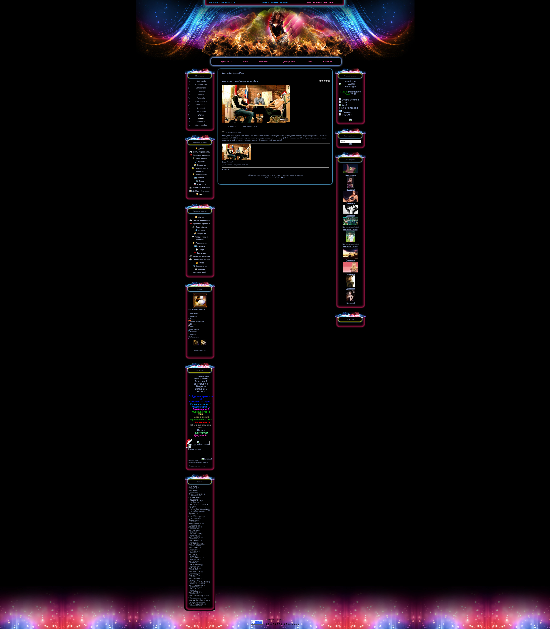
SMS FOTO (192, 589)
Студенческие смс (195, 494)
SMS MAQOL (193, 568)
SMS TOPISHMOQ (195, 544)
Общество (201, 165)
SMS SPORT (193, 554)
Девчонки (350, 203)
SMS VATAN (193, 530)
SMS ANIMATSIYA (195, 558)
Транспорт (201, 184)
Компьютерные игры (201, 152)
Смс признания (194, 501)
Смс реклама (193, 497)
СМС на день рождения (198, 510)
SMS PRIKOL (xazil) (196, 604)
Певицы (350, 190)
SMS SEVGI (193, 561)
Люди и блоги (201, 159)
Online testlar (263, 62)
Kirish (331, 2)
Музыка (201, 162)
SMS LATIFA (193, 575)
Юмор (201, 194)
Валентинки (350, 175)
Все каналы (201, 266)
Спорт (201, 181)
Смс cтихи (192, 520)
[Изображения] (236, 152)
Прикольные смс (195, 523)
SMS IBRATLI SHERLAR (198, 582)
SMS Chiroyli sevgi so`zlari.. (199, 596)
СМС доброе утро (195, 517)
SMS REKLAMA (194, 565)
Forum (309, 62)
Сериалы (201, 178)
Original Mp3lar (226, 62)
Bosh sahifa (226, 73)
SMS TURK (192, 487)
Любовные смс (194, 527)
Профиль (346, 112)
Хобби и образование (201, 191)
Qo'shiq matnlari (289, 62)
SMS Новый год (194, 534)
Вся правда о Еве (250, 126)
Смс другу (192, 513)
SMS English (193, 491)
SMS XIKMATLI (194, 541)
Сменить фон (327, 62)
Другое (201, 149)
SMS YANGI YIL (194, 537)
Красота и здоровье (201, 155)
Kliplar (245, 62)
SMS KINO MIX (194, 578)
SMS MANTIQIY (194, 572)
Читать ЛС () (346, 115)
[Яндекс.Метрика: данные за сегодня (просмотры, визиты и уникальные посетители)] (194, 448)
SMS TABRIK (193, 548)
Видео (308, 2)
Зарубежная (193, 551)
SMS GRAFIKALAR (196, 585)
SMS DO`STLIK (194, 592)
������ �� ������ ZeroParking (281, 624)
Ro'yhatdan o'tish (320, 2)
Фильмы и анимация (201, 188)
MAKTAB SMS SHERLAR (198, 601)
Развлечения (201, 175)
